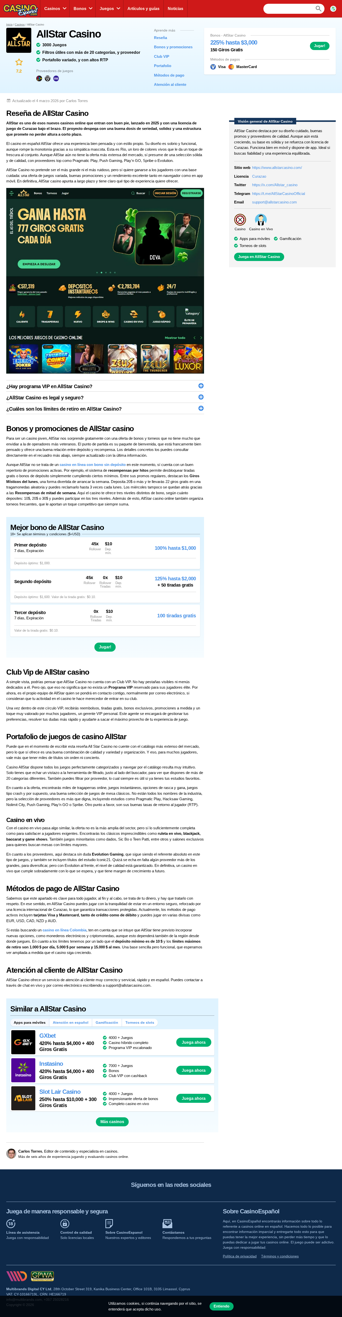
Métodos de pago (169, 75)
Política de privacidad (240, 1256)
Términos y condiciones (280, 1256)
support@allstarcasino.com (274, 202)
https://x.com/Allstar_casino (274, 185)
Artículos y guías (143, 9)
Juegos (107, 9)
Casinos (52, 9)
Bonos (80, 9)
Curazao (259, 176)
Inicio (9, 24)
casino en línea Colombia (64, 930)
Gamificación (107, 1022)
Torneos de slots (139, 1022)
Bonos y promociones (170, 47)
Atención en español (70, 1022)
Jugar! (319, 46)
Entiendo (221, 1306)
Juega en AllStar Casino (259, 257)
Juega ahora (194, 1042)
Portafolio (162, 66)
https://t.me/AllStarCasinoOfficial (278, 193)
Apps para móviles (30, 1022)
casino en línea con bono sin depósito (93, 464)
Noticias (175, 9)
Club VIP (161, 56)
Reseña (160, 38)
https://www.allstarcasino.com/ (277, 167)
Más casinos (112, 1122)
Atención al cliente (170, 84)
